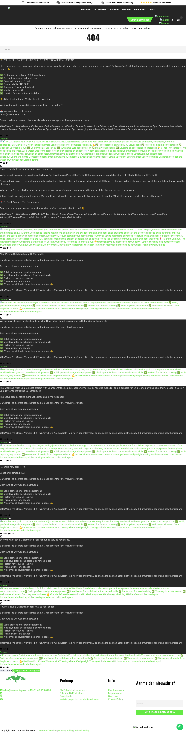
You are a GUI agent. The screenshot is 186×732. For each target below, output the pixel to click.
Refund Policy (82, 730)
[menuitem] (162, 16)
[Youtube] (1, 699)
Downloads (66, 696)
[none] (162, 20)
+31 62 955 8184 (41, 690)
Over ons (113, 696)
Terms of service (48, 730)
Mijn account (115, 693)
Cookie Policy (115, 699)
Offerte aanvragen (139, 19)
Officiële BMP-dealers (71, 693)
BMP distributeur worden (73, 690)
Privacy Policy (65, 730)
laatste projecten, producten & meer (79, 699)
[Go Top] (181, 718)
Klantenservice (116, 690)
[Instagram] (1, 696)
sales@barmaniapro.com (16, 690)
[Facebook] (1, 693)
